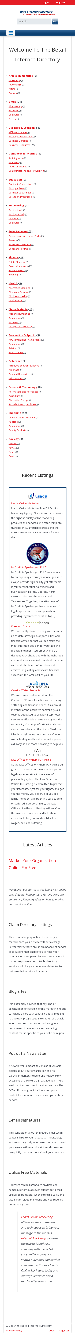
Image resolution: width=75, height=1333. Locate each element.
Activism (13, 443)
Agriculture (14, 395)
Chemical (13, 218)
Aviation (13, 348)
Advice (12, 447)
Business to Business (20, 192)
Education (15, 179)
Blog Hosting (15, 106)
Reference (15, 361)
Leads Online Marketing (25, 503)
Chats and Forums (18, 248)
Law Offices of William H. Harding (31, 759)
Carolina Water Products (25, 690)
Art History (14, 80)
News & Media (18, 309)
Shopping (15, 413)
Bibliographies (16, 188)
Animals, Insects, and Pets (22, 404)
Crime (12, 452)
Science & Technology (23, 387)
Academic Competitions (21, 184)
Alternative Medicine (19, 287)
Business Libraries (18, 140)
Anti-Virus (14, 162)
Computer (14, 114)
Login (46, 2)
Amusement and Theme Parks (25, 236)
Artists (12, 88)
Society (14, 439)
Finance (13, 257)
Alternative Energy (18, 400)
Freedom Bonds (21, 626)
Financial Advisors (18, 266)
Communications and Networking (26, 170)
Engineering (16, 205)
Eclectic (12, 119)
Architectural (15, 210)
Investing (13, 274)
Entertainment (18, 231)
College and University (20, 326)
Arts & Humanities (21, 75)
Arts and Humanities (19, 313)
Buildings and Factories (21, 136)
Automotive (15, 318)
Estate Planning (17, 262)
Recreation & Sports (22, 335)
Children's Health (18, 296)
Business (13, 110)
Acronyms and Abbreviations (24, 365)
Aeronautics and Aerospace (23, 391)
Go (55, 21)
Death (12, 456)
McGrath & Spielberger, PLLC (28, 567)
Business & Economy (22, 127)
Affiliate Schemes (18, 132)
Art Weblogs (15, 84)
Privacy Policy (14, 1330)
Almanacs (14, 369)
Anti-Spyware (16, 158)
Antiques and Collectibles (22, 417)
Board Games (16, 352)
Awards (13, 93)
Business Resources (19, 144)
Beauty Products (17, 430)
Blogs (12, 101)
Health (13, 283)
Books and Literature (20, 244)
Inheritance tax (17, 270)
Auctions (13, 421)
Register (60, 2)
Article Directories (18, 166)
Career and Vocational (20, 196)
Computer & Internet (23, 153)
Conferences (15, 300)
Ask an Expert (16, 378)
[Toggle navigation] (10, 33)
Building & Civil (16, 214)
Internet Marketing (33, 1238)
